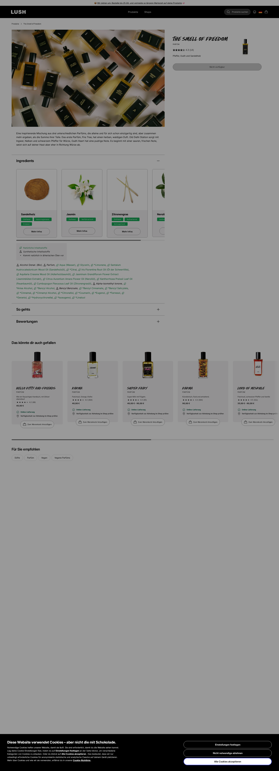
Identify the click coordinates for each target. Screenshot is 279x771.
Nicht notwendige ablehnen (228, 753)
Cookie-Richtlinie (82, 760)
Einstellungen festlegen (227, 744)
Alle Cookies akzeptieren (227, 761)
